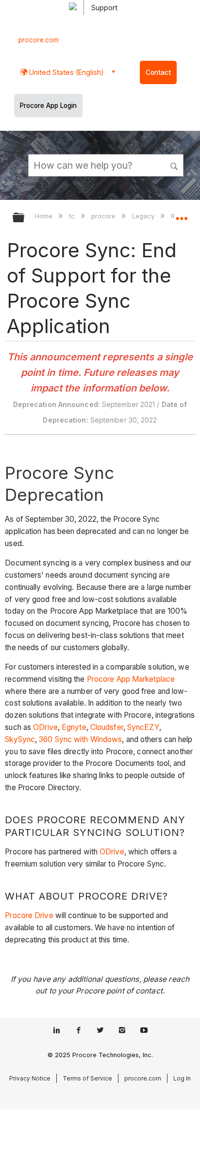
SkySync (20, 739)
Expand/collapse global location (181, 214)
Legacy (144, 216)
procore (104, 216)
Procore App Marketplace (131, 679)
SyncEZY (143, 727)
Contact (158, 72)
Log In (182, 1078)
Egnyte (74, 727)
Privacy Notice (29, 1078)
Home (44, 216)
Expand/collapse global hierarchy (24, 218)
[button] (175, 165)
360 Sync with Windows (80, 739)
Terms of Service (87, 1078)
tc (73, 216)
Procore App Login (48, 105)
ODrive (45, 727)
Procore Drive (29, 915)
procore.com (38, 40)
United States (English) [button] (65, 72)
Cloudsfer (106, 727)
